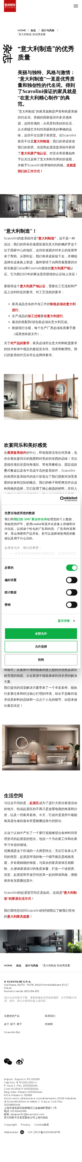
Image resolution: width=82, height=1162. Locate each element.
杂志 (33, 30)
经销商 (49, 1024)
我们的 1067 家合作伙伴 (30, 519)
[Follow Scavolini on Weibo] (20, 1062)
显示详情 (64, 620)
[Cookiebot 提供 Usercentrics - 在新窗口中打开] (60, 499)
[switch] (71, 580)
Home (22, 30)
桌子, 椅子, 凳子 (13, 1024)
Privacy (25, 1124)
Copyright (10, 1124)
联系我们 (50, 1015)
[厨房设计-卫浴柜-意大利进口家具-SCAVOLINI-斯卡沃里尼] (10, 6)
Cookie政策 (41, 1124)
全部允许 (41, 633)
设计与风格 (47, 30)
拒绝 (41, 659)
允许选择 (41, 646)
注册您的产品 (12, 1015)
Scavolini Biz (12, 1032)
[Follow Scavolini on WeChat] (8, 1062)
